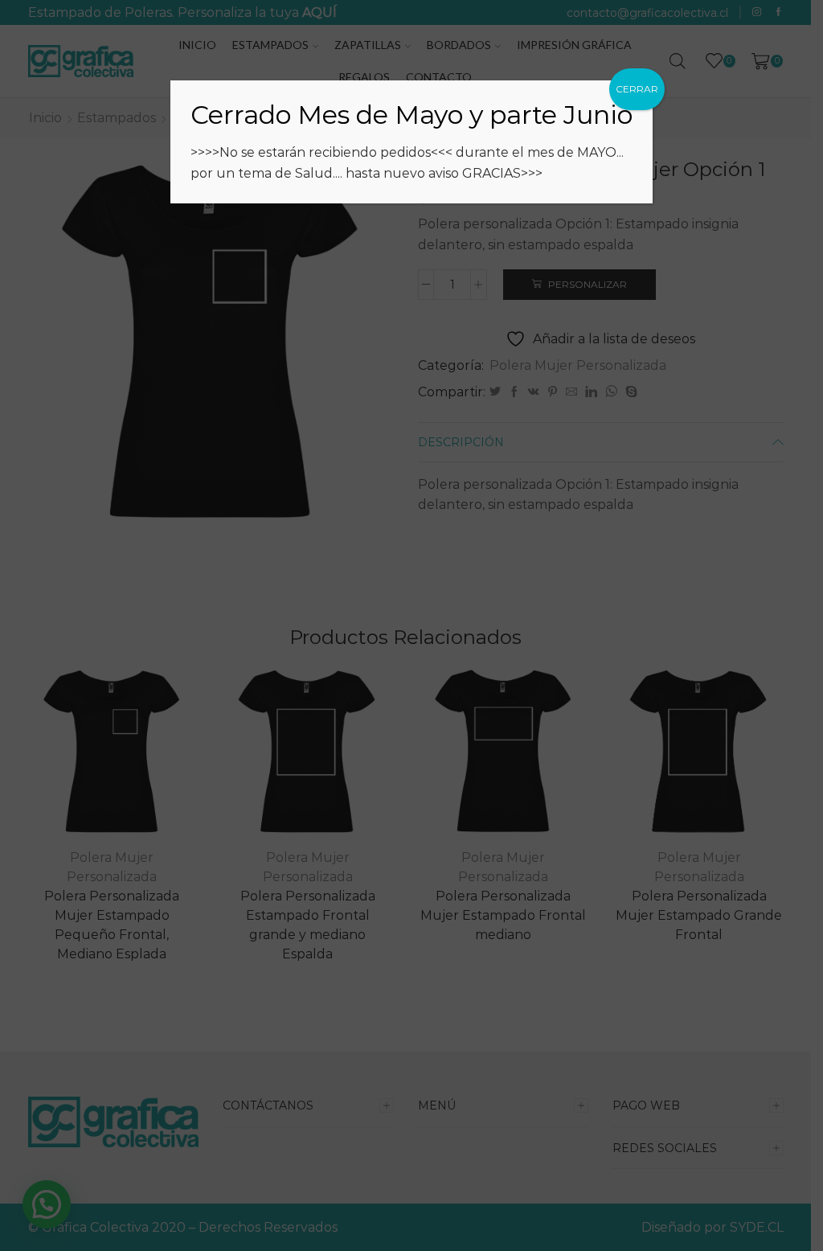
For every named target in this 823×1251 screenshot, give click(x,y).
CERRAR (637, 89)
